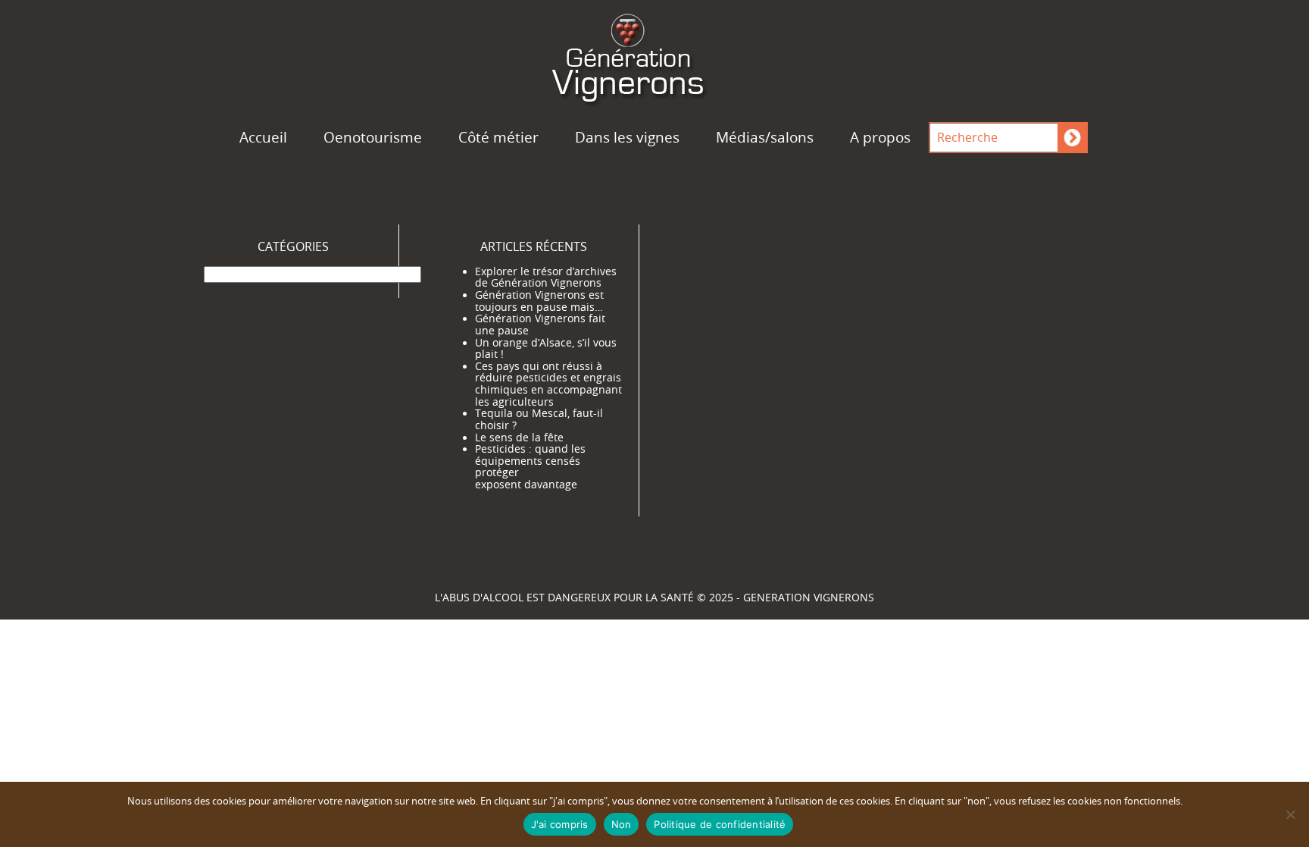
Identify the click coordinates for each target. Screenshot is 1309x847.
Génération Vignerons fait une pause (540, 324)
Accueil (263, 137)
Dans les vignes (627, 137)
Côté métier (498, 137)
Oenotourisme (372, 137)
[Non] (1290, 814)
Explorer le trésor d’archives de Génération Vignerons (546, 277)
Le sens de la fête (519, 437)
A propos (880, 137)
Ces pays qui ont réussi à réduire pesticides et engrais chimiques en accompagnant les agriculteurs (548, 384)
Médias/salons (765, 137)
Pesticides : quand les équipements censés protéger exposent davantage (530, 466)
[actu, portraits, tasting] (654, 55)
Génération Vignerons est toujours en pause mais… (539, 301)
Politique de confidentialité (720, 824)
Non (621, 824)
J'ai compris (560, 824)
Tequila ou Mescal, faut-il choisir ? (539, 419)
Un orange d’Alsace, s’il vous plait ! (546, 349)
